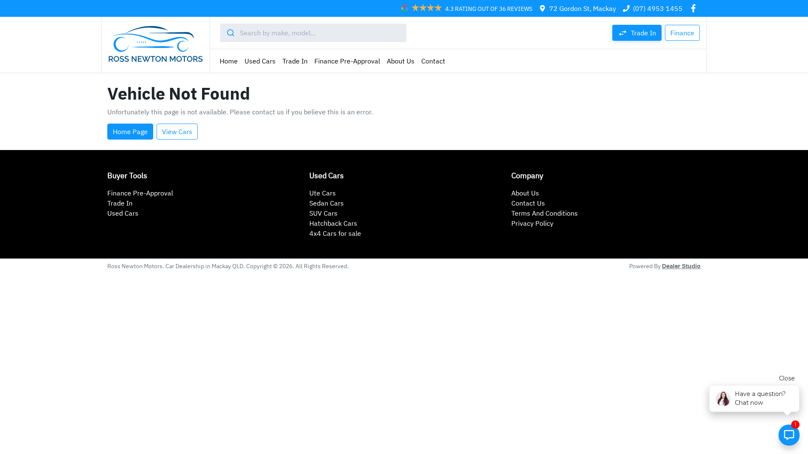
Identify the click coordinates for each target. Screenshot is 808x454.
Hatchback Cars (333, 223)
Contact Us (528, 203)
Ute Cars (322, 193)
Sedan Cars (326, 203)
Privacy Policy (532, 223)
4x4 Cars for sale (335, 233)
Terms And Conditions (544, 213)
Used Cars (260, 61)
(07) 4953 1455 (658, 8)
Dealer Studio (681, 266)
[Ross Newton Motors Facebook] (695, 8)
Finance (682, 33)
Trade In (295, 61)
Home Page (130, 131)
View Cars (177, 131)
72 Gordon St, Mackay (582, 8)
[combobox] (313, 33)
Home (229, 61)
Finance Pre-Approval (347, 61)
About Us (401, 61)
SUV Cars (323, 213)
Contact (433, 61)
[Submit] (230, 33)
